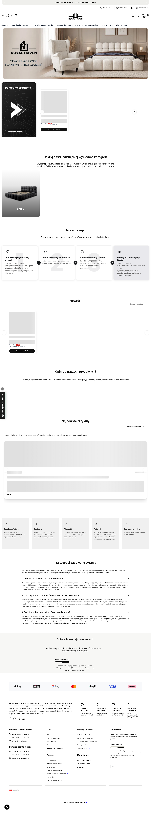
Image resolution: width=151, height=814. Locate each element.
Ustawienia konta (83, 764)
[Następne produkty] (134, 111)
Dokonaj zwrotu (83, 748)
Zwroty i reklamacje (84, 745)
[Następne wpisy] (145, 470)
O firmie (50, 735)
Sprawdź (20, 216)
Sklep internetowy (74, 802)
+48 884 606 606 (21, 734)
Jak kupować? (52, 760)
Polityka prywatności (54, 770)
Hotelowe (12, 472)
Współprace (51, 742)
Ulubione (80, 767)
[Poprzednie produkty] (42, 111)
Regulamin (51, 767)
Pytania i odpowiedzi (54, 764)
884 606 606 (107, 8)
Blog (48, 745)
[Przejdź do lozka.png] (21, 193)
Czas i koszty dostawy (85, 738)
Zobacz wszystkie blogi (133, 426)
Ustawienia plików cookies (56, 774)
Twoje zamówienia (84, 760)
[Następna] (147, 2)
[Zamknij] (2, 388)
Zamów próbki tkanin (54, 780)
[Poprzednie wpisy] (6, 470)
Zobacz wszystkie (136, 304)
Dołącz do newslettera (65, 662)
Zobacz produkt (54, 129)
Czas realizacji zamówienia (87, 742)
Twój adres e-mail (62, 659)
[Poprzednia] (4, 2)
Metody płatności (83, 735)
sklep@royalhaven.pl (141, 8)
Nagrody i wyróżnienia (55, 748)
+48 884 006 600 (21, 751)
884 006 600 (122, 8)
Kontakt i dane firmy (54, 738)
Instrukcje (50, 777)
